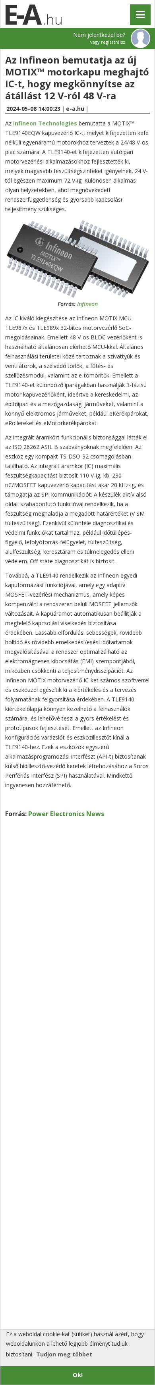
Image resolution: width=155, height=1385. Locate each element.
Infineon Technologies (45, 123)
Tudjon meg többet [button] (64, 1354)
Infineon (87, 304)
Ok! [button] (78, 1375)
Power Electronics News (66, 813)
